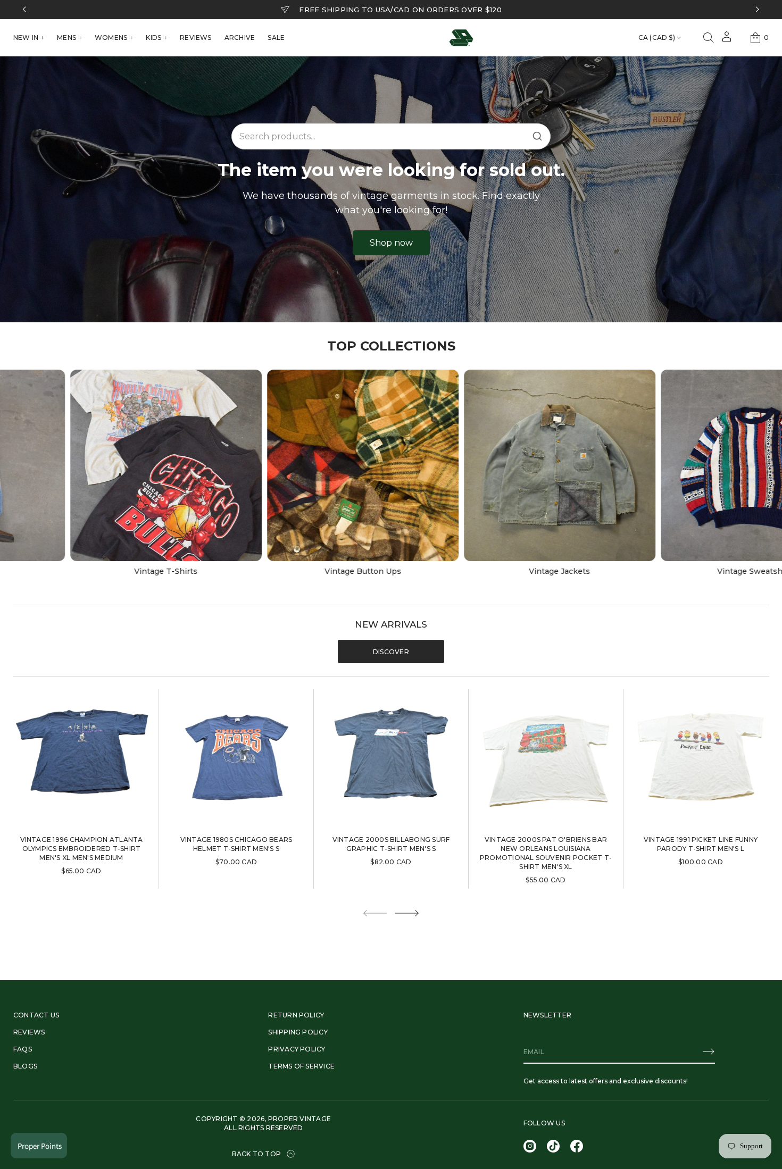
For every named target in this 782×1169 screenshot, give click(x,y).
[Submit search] (537, 136)
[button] (708, 37)
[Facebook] (576, 1146)
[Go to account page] (726, 40)
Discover (391, 652)
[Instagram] (530, 1146)
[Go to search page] (708, 37)
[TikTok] (553, 1146)
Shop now (391, 243)
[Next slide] (407, 913)
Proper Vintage (299, 1119)
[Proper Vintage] (461, 38)
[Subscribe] (708, 1051)
